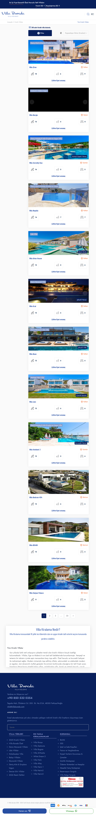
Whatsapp (70, 811)
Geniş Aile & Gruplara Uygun (18, 766)
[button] (93, 14)
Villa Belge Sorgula (67, 775)
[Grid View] (29, 27)
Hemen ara (23, 811)
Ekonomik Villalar (16, 761)
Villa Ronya (37, 742)
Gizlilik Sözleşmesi (67, 761)
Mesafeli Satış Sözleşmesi (70, 768)
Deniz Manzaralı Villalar (18, 747)
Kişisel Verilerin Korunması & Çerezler (71, 756)
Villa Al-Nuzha (39, 753)
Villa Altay (37, 763)
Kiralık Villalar (19, 22)
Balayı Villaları (14, 757)
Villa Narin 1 (38, 767)
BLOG (62, 740)
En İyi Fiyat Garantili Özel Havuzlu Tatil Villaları (26, 2)
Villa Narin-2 (38, 770)
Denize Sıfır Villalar (16, 771)
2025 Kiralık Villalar (17, 740)
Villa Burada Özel (16, 743)
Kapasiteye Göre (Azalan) (75, 33)
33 (67, 615)
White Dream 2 (39, 756)
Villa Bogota (38, 749)
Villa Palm (37, 760)
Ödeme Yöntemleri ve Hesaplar (72, 764)
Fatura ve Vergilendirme (69, 750)
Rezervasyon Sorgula (68, 771)
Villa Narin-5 (38, 774)
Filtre (42, 33)
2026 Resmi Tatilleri (16, 775)
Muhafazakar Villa (16, 754)
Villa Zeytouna (39, 746)
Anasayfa (10, 22)
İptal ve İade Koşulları (68, 747)
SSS (61, 743)
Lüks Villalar (13, 750)
